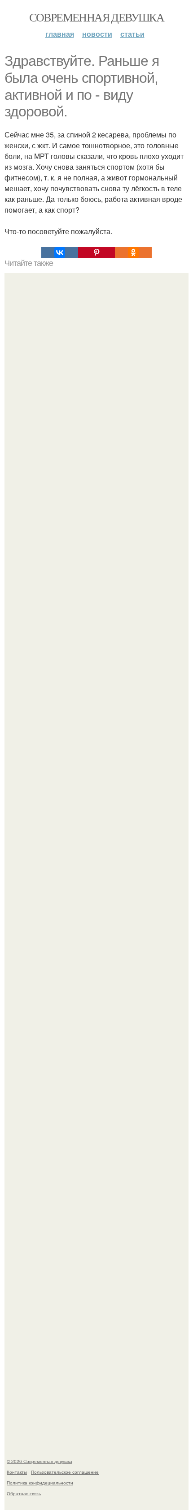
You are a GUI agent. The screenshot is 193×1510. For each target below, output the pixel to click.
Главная (59, 34)
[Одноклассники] (133, 252)
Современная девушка (96, 17)
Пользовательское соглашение (65, 1472)
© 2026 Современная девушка (39, 1461)
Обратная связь (24, 1493)
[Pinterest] (96, 252)
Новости (97, 34)
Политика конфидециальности (40, 1483)
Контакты (17, 1472)
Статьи (132, 34)
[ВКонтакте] (59, 252)
